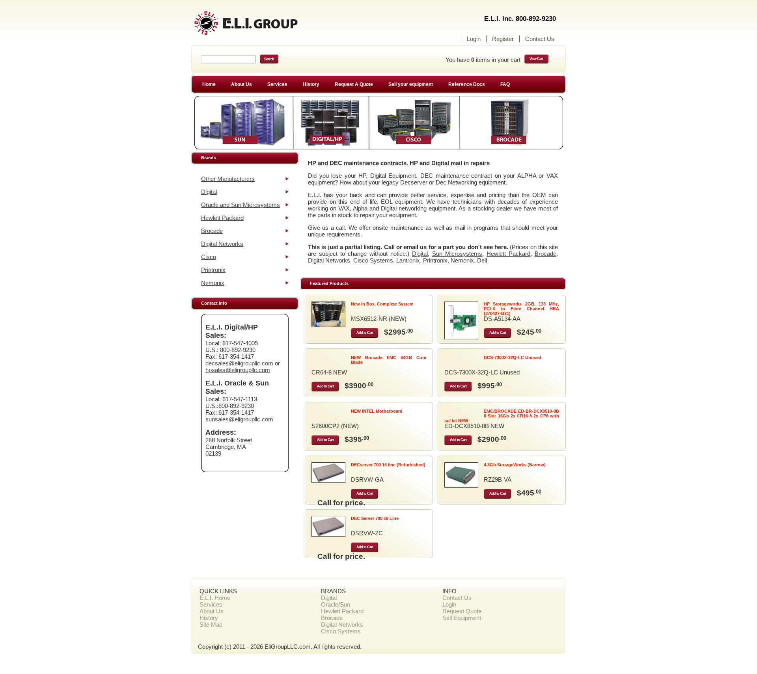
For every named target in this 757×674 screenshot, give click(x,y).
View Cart (536, 59)
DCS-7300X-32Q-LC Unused (512, 357)
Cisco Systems (373, 260)
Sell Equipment (461, 617)
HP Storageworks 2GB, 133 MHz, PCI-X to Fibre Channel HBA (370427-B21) (521, 309)
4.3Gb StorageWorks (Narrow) (515, 464)
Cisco (208, 256)
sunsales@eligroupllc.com (239, 419)
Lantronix (408, 260)
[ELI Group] (260, 26)
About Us (241, 84)
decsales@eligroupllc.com (239, 363)
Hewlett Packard (222, 217)
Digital (209, 191)
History (311, 84)
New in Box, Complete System (382, 304)
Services (277, 84)
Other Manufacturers (228, 178)
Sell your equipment (410, 84)
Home (209, 84)
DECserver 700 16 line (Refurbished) (388, 464)
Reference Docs (466, 84)
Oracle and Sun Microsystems (240, 204)
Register (503, 38)
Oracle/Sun (335, 604)
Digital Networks (222, 243)
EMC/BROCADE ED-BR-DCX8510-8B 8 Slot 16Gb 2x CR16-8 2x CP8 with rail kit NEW (501, 416)
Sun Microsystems (457, 253)
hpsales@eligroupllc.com (237, 370)
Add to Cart (364, 333)
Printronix (213, 269)
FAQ (505, 84)
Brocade (212, 230)
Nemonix (212, 282)
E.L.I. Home (215, 597)
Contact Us (539, 38)
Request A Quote (354, 84)
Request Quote (461, 611)
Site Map (211, 624)
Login (474, 38)
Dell (482, 260)
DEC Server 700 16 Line (375, 518)
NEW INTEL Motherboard (377, 411)
